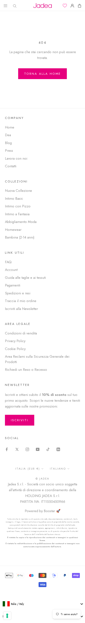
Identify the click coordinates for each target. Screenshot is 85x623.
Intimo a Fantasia (17, 214)
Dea (8, 134)
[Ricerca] (14, 5)
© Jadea (42, 479)
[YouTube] (37, 449)
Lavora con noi (16, 158)
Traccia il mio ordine (20, 300)
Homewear (13, 229)
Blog (8, 142)
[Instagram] (27, 449)
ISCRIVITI (19, 420)
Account (11, 269)
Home (9, 127)
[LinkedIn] (58, 449)
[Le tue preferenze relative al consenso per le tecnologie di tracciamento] (7, 616)
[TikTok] (48, 449)
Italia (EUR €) (27, 469)
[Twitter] (17, 449)
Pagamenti (12, 285)
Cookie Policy (15, 348)
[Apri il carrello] (79, 5)
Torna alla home (42, 73)
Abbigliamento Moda (21, 221)
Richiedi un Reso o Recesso (26, 369)
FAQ (8, 261)
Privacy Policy (15, 340)
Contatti (10, 166)
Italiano (58, 469)
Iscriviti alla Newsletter (21, 308)
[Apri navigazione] (5, 5)
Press (9, 150)
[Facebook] (6, 449)
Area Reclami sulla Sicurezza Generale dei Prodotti (37, 359)
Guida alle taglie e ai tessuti (25, 277)
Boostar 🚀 (52, 510)
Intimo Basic (14, 198)
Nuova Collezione (18, 190)
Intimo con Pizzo (18, 206)
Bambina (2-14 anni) (19, 237)
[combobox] (42, 604)
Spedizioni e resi (17, 293)
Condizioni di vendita (21, 333)
